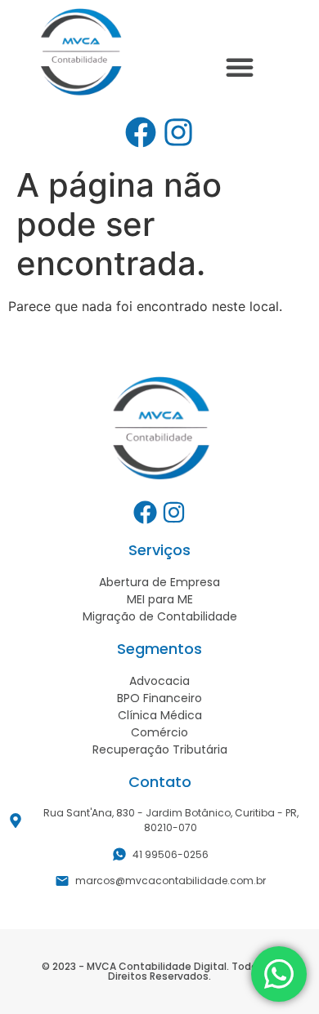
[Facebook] (141, 132)
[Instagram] (178, 132)
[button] (240, 67)
